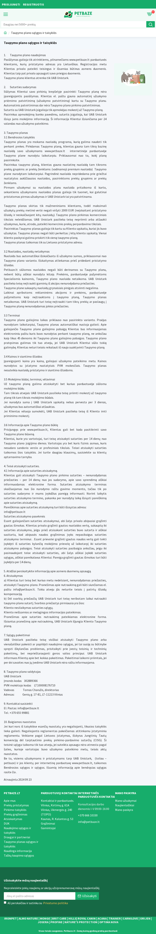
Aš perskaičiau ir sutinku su (38, 903)
